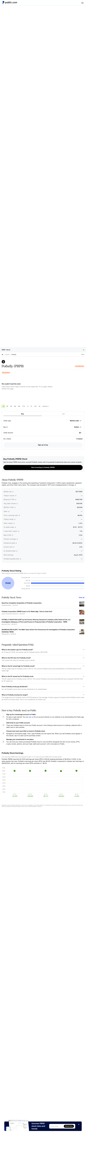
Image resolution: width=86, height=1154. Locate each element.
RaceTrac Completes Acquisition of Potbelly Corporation (22, 603)
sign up (31, 717)
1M (11, 406)
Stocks (7, 354)
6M (19, 406)
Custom (44, 406)
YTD (23, 406)
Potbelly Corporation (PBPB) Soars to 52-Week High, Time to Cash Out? (27, 611)
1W (7, 406)
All (39, 406)
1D (3, 406)
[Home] (10, 2)
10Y (35, 406)
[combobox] (76, 420)
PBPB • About (6, 350)
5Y (31, 406)
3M (15, 406)
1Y (27, 406)
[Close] (78, 1124)
